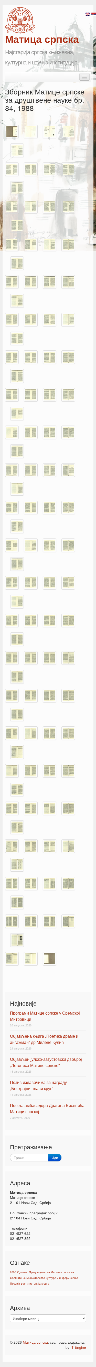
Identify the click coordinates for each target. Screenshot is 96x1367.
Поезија (15, 1283)
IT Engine (78, 1347)
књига (45, 1283)
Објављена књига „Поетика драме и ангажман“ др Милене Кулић (44, 1039)
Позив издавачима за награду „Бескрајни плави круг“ (38, 1085)
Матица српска (35, 1342)
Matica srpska (20, 20)
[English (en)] (88, 13)
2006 (13, 1272)
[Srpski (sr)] (93, 13)
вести (24, 1283)
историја (34, 1283)
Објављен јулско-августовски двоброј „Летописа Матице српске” (46, 1062)
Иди (54, 1157)
